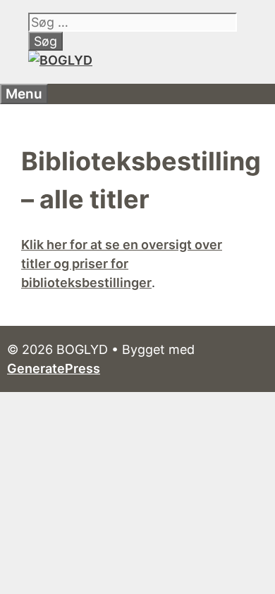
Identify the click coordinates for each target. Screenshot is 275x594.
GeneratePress (53, 368)
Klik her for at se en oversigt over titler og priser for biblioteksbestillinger (121, 263)
